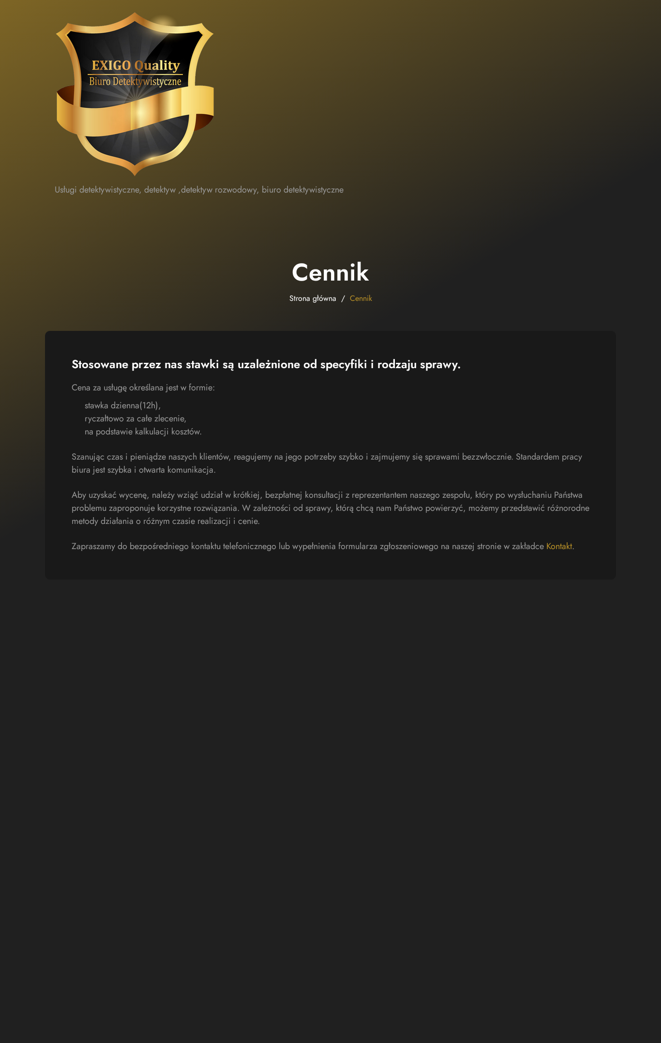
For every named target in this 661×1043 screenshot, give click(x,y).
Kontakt (559, 546)
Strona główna (312, 298)
